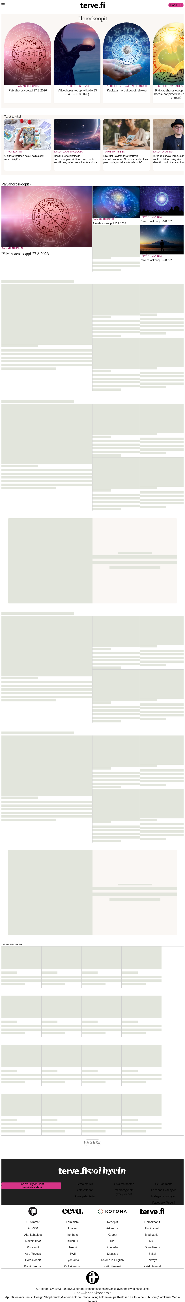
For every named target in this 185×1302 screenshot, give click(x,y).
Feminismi (72, 1222)
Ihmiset (72, 1228)
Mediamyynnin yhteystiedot (124, 1192)
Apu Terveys (33, 1253)
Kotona (76, 1297)
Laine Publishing (147, 1297)
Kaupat (112, 1234)
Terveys (152, 1260)
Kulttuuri (72, 1241)
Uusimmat (32, 1222)
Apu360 (33, 1228)
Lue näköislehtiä (31, 1187)
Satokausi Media (169, 1297)
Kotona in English (112, 1260)
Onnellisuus (152, 1247)
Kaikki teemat (33, 1266)
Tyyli (73, 1253)
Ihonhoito (73, 1234)
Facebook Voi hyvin (163, 1190)
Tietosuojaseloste (95, 1288)
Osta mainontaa (124, 1184)
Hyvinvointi (152, 1228)
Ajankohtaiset (33, 1234)
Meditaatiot (152, 1234)
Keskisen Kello (127, 1297)
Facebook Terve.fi (163, 1202)
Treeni (73, 1247)
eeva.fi (19, 1297)
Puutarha (112, 1247)
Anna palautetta (84, 1196)
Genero (67, 1297)
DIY (112, 1241)
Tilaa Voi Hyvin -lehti (31, 1184)
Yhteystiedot (84, 1190)
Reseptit (112, 1222)
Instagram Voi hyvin (163, 1196)
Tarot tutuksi (12, 116)
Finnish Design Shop (37, 1297)
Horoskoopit (33, 1260)
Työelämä (72, 1260)
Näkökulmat (33, 1241)
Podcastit (33, 1247)
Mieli (152, 1241)
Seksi (152, 1253)
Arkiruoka (112, 1228)
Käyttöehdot (76, 1288)
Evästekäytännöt (117, 1288)
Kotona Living (89, 1297)
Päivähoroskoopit (15, 184)
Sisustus (112, 1253)
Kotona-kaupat (107, 1297)
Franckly (56, 1297)
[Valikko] (3, 5)
